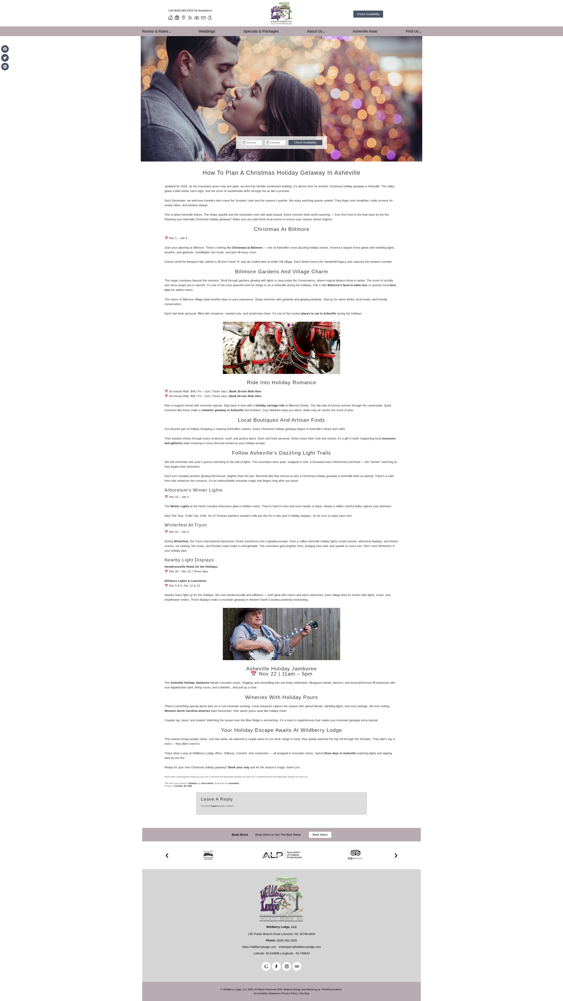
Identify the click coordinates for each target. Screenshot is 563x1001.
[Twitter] (5, 57)
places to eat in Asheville (318, 313)
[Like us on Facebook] (276, 966)
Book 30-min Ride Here (245, 391)
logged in (215, 806)
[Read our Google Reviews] (266, 966)
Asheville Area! (365, 31)
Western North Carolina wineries (187, 710)
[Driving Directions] (183, 17)
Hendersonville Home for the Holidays (191, 566)
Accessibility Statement (267, 993)
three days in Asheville (340, 753)
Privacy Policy (289, 993)
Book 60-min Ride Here (245, 396)
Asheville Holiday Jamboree (189, 682)
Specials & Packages (261, 31)
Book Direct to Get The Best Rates (278, 834)
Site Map (304, 993)
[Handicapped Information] (210, 17)
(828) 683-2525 (184, 10)
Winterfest (181, 541)
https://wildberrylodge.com (259, 946)
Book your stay (238, 767)
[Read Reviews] (296, 966)
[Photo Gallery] (197, 17)
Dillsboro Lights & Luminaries (185, 580)
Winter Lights (179, 506)
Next (396, 855)
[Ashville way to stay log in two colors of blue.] (208, 855)
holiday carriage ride (270, 405)
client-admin (207, 783)
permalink (234, 783)
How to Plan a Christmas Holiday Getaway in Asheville (281, 173)
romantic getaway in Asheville (222, 410)
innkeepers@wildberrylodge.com (300, 946)
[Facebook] (5, 49)
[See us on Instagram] (286, 966)
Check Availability (368, 14)
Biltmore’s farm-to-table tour (348, 285)
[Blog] (190, 17)
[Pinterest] (5, 66)
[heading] (281, 173)
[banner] (281, 834)
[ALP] (282, 855)
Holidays (192, 783)
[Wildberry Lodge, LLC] (281, 23)
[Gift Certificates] (177, 17)
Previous (167, 855)
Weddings (207, 31)
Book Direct (240, 834)
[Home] (170, 17)
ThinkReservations (331, 989)
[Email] (203, 17)
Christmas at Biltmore (247, 247)
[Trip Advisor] (355, 855)
